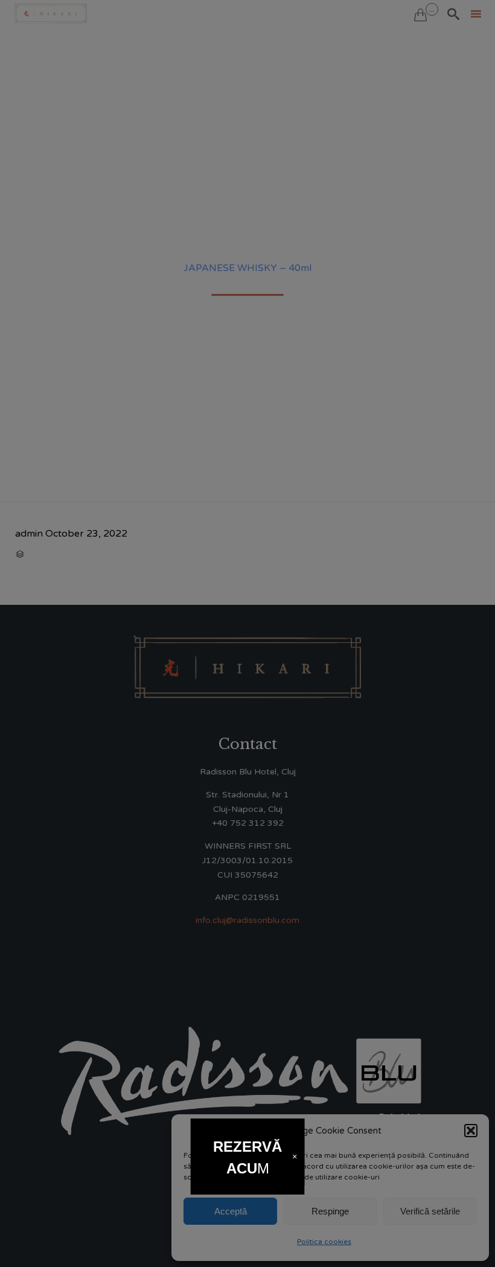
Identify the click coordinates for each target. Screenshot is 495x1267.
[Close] (294, 1157)
